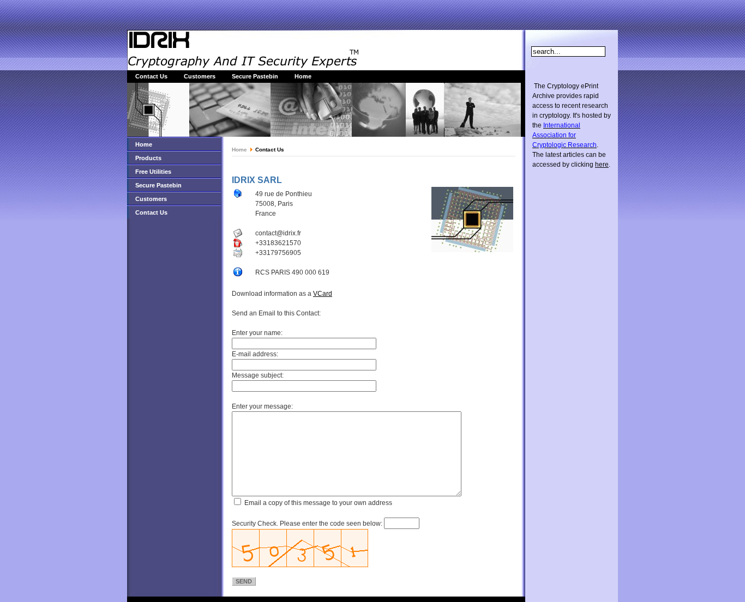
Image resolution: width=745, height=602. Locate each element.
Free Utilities (153, 171)
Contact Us (151, 76)
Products (148, 158)
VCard (322, 293)
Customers (199, 76)
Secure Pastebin (255, 76)
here (602, 164)
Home (303, 76)
